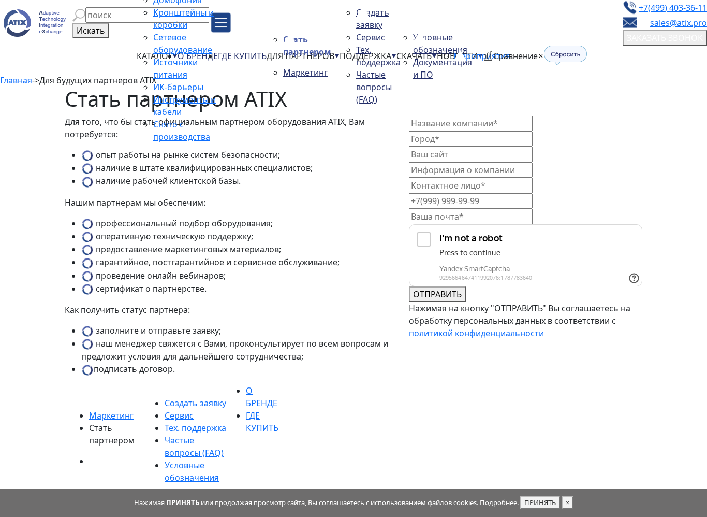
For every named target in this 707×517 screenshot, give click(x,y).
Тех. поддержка (195, 428)
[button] (78, 15)
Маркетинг (305, 72)
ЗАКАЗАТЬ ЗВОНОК (665, 38)
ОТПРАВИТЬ (437, 294)
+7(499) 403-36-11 (673, 7)
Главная (16, 80)
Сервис (370, 37)
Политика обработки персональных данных (424, 469)
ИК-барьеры (178, 87)
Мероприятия (481, 56)
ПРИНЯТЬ (540, 502)
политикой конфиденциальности (476, 333)
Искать (91, 30)
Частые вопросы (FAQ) (374, 87)
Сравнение (515, 56)
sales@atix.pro (678, 22)
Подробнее (498, 502)
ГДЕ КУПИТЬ (242, 56)
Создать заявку (195, 403)
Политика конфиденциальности (400, 481)
